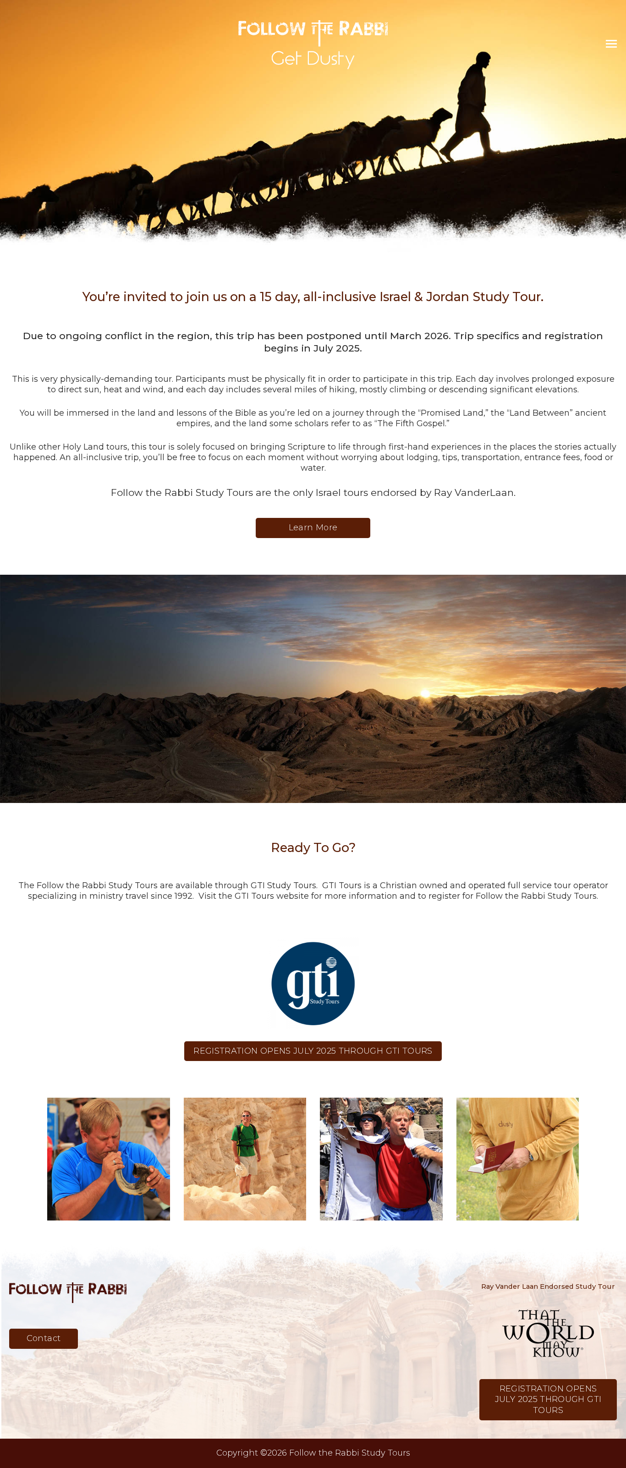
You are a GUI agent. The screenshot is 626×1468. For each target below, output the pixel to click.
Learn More (313, 527)
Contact (44, 1338)
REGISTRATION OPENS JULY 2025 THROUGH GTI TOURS (313, 1051)
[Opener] (611, 44)
